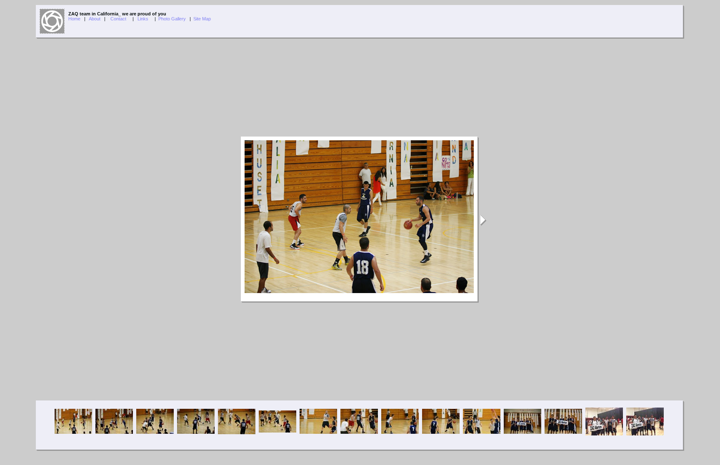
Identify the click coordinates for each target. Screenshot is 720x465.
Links (143, 18)
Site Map (202, 18)
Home (74, 18)
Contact (118, 18)
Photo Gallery (172, 18)
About (94, 18)
